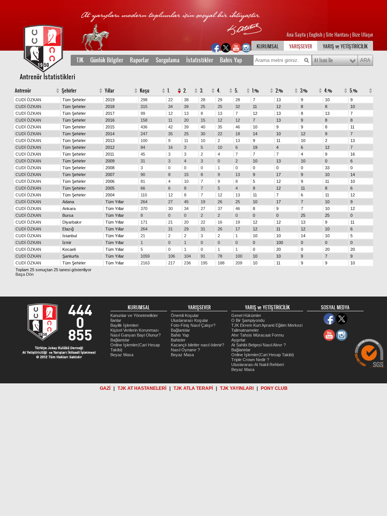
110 (144, 195)
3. (201, 90)
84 (143, 147)
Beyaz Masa (121, 354)
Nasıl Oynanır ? (185, 350)
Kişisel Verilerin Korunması (134, 330)
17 (237, 229)
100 (144, 140)
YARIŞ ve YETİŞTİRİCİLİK (345, 46)
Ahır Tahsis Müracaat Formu (257, 335)
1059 (145, 256)
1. (168, 90)
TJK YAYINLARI (237, 388)
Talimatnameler (245, 330)
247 (144, 133)
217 (171, 263)
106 (171, 256)
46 (237, 127)
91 (203, 256)
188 (221, 263)
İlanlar (115, 320)
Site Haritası (338, 34)
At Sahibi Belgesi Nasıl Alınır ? (258, 345)
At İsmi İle (323, 60)
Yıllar (109, 90)
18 (237, 133)
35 (220, 127)
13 (186, 113)
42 (170, 127)
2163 (145, 263)
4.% (328, 90)
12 (170, 113)
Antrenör (23, 90)
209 (238, 263)
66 (143, 188)
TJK (80, 60)
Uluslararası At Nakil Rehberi (257, 364)
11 (170, 120)
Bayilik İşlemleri (124, 325)
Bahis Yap (231, 60)
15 (203, 120)
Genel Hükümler (246, 315)
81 (143, 181)
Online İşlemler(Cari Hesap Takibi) (262, 354)
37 (220, 208)
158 (144, 120)
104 (187, 256)
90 (143, 174)
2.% (279, 90)
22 (170, 99)
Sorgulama (168, 60)
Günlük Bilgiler (106, 60)
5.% (354, 90)
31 (143, 161)
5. (236, 90)
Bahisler (178, 340)
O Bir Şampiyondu (248, 320)
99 (143, 113)
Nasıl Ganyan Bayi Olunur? (135, 335)
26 (220, 201)
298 (144, 99)
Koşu (144, 90)
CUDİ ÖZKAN (28, 99)
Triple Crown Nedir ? (250, 359)
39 (186, 106)
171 (144, 222)
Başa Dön (24, 274)
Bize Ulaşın (362, 34)
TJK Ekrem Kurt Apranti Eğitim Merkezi (266, 325)
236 (187, 263)
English (315, 34)
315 (144, 106)
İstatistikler (199, 60)
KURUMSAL (268, 46)
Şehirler (69, 90)
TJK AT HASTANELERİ (142, 388)
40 (203, 127)
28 (203, 99)
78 (220, 256)
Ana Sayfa (296, 34)
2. (184, 90)
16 (170, 147)
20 (186, 120)
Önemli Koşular (185, 315)
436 (144, 127)
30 (203, 133)
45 (143, 154)
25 (203, 106)
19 (203, 201)
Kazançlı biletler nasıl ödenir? (197, 345)
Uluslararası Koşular (189, 320)
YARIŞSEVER (300, 46)
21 (170, 222)
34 (170, 106)
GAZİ (105, 388)
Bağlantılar (120, 340)
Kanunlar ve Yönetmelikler (134, 315)
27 (170, 201)
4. (218, 90)
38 (186, 99)
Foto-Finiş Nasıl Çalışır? (193, 325)
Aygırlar (238, 340)
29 (220, 99)
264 (144, 201)
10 (203, 140)
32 (237, 106)
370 (144, 208)
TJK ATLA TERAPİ (193, 388)
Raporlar (139, 60)
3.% (304, 90)
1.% (255, 90)
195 (204, 263)
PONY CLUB (274, 388)
